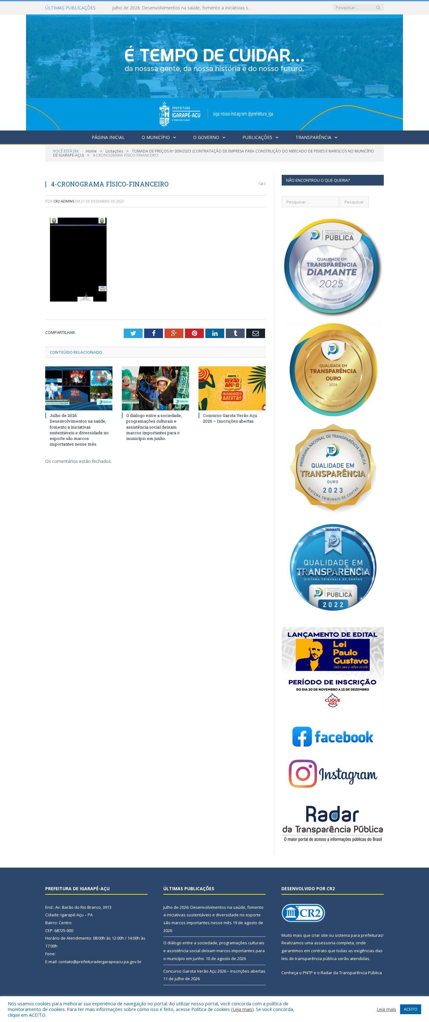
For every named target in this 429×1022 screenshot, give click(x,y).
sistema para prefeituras (359, 935)
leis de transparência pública (309, 958)
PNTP (308, 972)
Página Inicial (108, 137)
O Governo (206, 137)
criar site (320, 935)
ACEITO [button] (410, 1009)
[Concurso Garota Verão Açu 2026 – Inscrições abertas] (232, 388)
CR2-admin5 (63, 201)
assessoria (324, 943)
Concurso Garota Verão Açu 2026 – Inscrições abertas (230, 418)
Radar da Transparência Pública (351, 972)
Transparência (313, 137)
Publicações (257, 137)
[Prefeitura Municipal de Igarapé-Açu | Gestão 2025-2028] (214, 71)
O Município (156, 137)
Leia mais (242, 1009)
